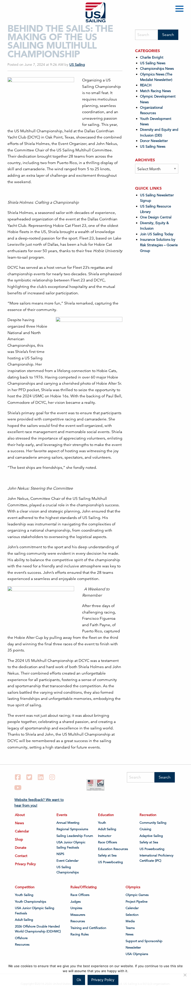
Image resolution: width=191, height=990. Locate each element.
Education (106, 815)
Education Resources (113, 849)
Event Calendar (67, 861)
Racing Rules (79, 934)
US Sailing (77, 64)
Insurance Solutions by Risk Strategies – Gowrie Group (159, 245)
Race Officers (107, 842)
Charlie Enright (151, 57)
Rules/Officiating (83, 887)
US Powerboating (110, 862)
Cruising (145, 829)
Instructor (104, 836)
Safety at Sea (107, 855)
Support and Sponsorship (144, 941)
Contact (21, 855)
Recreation (148, 815)
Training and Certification (88, 928)
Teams (130, 928)
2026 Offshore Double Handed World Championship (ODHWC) (38, 928)
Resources (22, 945)
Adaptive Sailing (151, 836)
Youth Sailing (24, 895)
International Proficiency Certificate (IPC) (156, 857)
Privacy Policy (25, 864)
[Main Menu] (180, 9)
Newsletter (133, 948)
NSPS (60, 854)
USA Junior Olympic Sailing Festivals (70, 844)
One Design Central (156, 217)
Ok (79, 980)
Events (61, 815)
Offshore (21, 938)
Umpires (76, 908)
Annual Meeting (67, 823)
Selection (132, 915)
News (19, 823)
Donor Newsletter (154, 140)
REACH (145, 85)
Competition (25, 887)
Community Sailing (153, 823)
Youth (102, 823)
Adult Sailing (107, 829)
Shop (19, 839)
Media (130, 921)
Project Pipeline (136, 902)
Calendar (22, 831)
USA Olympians (137, 954)
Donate (20, 847)
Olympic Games (137, 895)
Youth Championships (30, 902)
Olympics (133, 887)
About (20, 815)
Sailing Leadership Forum (74, 836)
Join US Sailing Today (156, 234)
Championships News (157, 68)
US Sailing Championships (67, 869)
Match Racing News (155, 91)
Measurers (77, 915)
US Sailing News (152, 63)
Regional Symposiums (72, 829)
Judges (75, 902)
